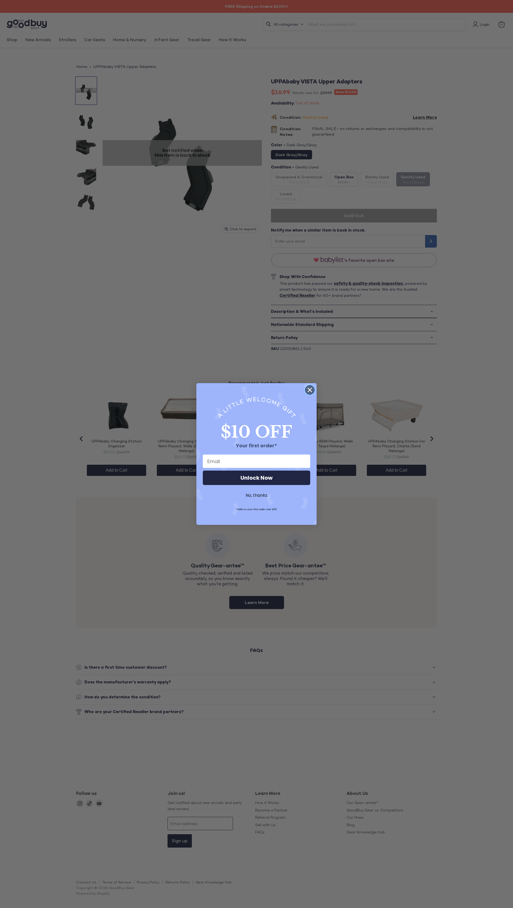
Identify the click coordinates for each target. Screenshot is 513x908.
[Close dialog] (309, 390)
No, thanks (256, 495)
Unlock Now (256, 478)
